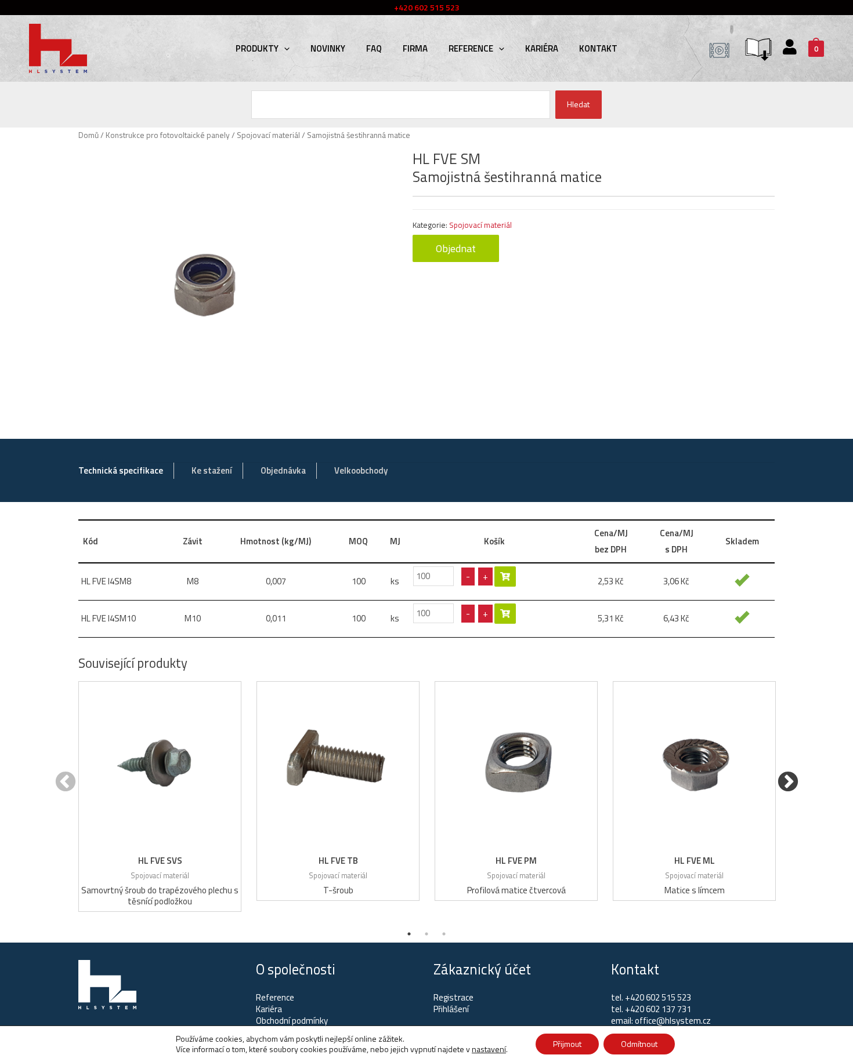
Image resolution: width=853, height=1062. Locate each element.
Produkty (257, 48)
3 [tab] (444, 934)
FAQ (374, 48)
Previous (65, 782)
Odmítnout (639, 1044)
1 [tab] (409, 934)
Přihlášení (451, 1009)
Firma (415, 48)
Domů (88, 135)
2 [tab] (426, 934)
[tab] (120, 471)
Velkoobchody (361, 470)
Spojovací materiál (268, 135)
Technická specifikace (120, 470)
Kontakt (598, 48)
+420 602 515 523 (658, 997)
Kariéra (541, 48)
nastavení (489, 1049)
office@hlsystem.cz (673, 1020)
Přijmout (567, 1044)
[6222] (505, 613)
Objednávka (283, 470)
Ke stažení (211, 470)
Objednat (456, 248)
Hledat (578, 104)
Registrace (453, 997)
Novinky (327, 48)
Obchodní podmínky (292, 1020)
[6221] (505, 576)
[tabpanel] (159, 796)
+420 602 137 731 (658, 1009)
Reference (471, 48)
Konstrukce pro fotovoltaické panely (168, 135)
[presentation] (284, 48)
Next (788, 782)
